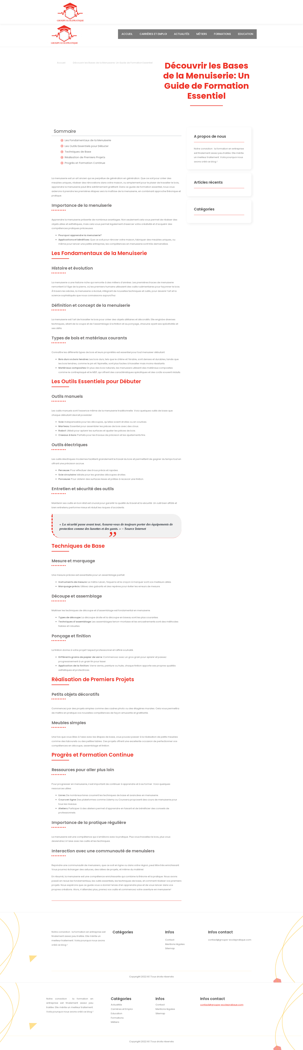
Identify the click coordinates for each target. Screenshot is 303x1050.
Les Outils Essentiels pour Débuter (87, 146)
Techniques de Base (78, 151)
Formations (222, 34)
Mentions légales (165, 1009)
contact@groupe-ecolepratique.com (221, 1004)
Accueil (127, 34)
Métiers (201, 34)
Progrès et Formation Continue (85, 163)
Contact (160, 1004)
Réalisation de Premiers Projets (85, 157)
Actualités (181, 34)
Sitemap (160, 1013)
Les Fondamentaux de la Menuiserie (88, 140)
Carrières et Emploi (153, 34)
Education (245, 34)
